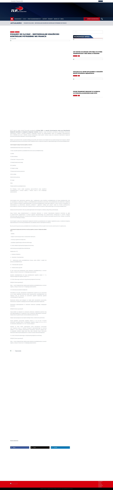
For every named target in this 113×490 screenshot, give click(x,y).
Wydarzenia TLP (82, 460)
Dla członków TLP (82, 464)
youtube (100, 484)
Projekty (50, 18)
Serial (62, 18)
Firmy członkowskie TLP (34, 18)
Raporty (45, 18)
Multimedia (80, 466)
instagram (100, 485)
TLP (78, 75)
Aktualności (16, 23)
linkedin (100, 486)
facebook (100, 481)
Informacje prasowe (82, 462)
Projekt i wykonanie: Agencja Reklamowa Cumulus (63, 488)
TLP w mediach (81, 463)
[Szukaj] (101, 32)
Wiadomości (18, 18)
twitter (99, 482)
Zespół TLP (56, 18)
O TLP (24, 18)
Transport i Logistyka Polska (48, 488)
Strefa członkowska (93, 18)
